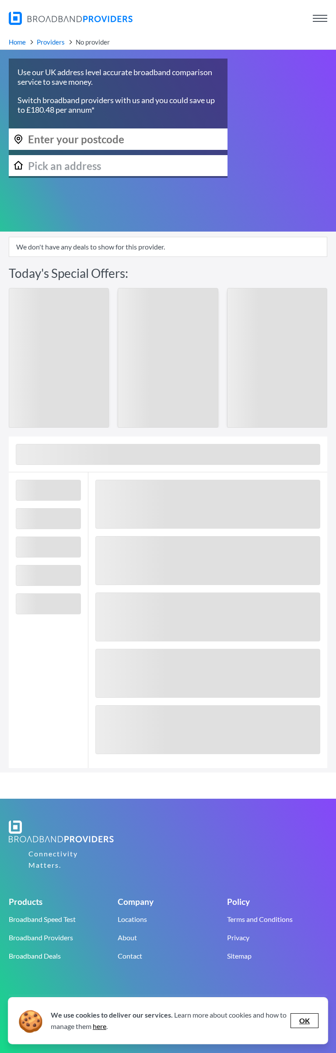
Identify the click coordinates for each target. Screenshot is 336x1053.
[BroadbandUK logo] (71, 22)
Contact (130, 956)
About (127, 937)
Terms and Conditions (260, 919)
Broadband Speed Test (42, 919)
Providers (51, 42)
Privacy (238, 937)
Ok (304, 1020)
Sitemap (239, 956)
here (99, 1026)
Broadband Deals (35, 956)
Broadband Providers (41, 937)
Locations (132, 919)
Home (17, 42)
